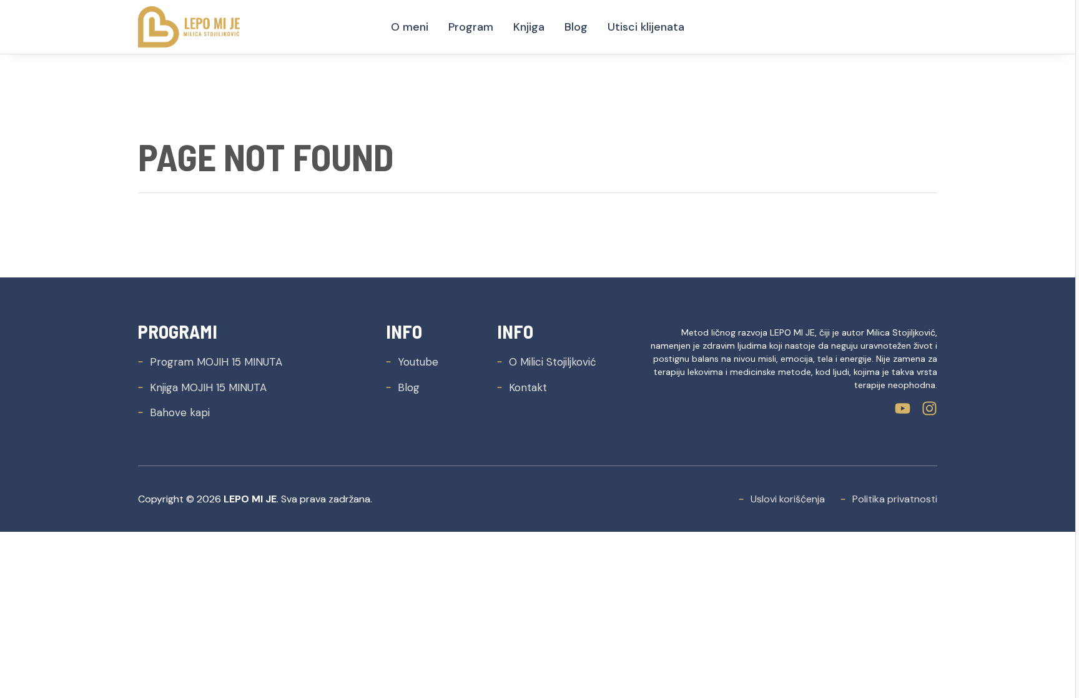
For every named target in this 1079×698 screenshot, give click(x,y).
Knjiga (528, 26)
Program (470, 26)
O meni (409, 26)
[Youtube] (902, 408)
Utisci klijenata (646, 26)
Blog (576, 26)
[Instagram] (929, 408)
